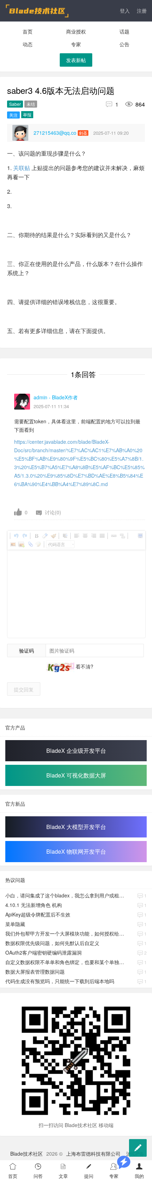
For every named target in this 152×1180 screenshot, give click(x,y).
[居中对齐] (84, 535)
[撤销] (15, 535)
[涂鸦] (38, 544)
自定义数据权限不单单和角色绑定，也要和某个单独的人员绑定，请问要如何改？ (65, 962)
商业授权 (76, 31)
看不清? (83, 666)
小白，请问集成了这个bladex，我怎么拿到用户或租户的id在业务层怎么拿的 (65, 895)
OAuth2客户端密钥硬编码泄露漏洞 (43, 952)
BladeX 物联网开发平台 (76, 851)
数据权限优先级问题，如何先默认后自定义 (52, 942)
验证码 (26, 650)
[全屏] (140, 535)
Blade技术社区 (26, 1153)
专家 (76, 44)
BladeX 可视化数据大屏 (76, 775)
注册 (142, 10)
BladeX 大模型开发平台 (76, 827)
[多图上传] (21, 544)
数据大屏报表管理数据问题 (35, 971)
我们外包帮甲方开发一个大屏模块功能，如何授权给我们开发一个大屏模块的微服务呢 (65, 933)
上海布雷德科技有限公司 (93, 1153)
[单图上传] (12, 544)
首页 (28, 31)
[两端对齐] (101, 535)
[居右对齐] (93, 535)
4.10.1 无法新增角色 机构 (33, 904)
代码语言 (56, 544)
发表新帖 (76, 59)
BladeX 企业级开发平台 (76, 750)
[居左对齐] (76, 535)
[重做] (24, 535)
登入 (125, 10)
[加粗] (36, 535)
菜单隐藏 (15, 923)
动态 (28, 44)
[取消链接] (121, 535)
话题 (124, 31)
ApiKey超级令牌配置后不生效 (37, 914)
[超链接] (113, 535)
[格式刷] (53, 535)
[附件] (29, 544)
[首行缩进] (64, 535)
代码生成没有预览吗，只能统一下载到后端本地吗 (59, 981)
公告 (124, 44)
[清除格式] (44, 535)
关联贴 (21, 168)
